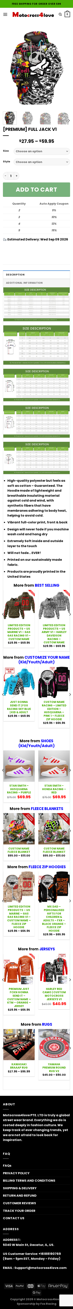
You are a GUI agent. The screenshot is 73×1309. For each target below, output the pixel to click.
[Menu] (5, 14)
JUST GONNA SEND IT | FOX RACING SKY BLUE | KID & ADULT (19, 707)
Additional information (24, 282)
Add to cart (36, 189)
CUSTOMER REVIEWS (19, 1203)
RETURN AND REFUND (20, 1195)
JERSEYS (47, 949)
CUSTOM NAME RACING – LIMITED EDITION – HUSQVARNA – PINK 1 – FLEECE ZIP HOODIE (54, 710)
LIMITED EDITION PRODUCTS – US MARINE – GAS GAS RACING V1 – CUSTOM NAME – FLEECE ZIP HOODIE (19, 917)
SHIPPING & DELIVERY (20, 1188)
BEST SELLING (47, 585)
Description (15, 274)
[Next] (63, 69)
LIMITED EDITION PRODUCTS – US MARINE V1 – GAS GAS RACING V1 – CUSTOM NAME (19, 632)
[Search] (60, 14)
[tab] (36, 274)
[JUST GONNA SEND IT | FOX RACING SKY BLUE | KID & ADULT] (19, 682)
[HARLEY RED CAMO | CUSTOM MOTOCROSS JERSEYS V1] (54, 969)
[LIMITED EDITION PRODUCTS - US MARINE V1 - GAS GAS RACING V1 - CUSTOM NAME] (19, 605)
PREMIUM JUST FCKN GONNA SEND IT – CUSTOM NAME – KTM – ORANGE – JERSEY (19, 997)
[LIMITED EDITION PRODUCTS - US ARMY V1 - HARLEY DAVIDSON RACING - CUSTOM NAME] (54, 605)
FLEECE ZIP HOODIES (47, 867)
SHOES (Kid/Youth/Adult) (36, 743)
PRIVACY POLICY (16, 1173)
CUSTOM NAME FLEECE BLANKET (19, 850)
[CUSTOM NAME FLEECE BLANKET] (19, 828)
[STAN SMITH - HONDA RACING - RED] (54, 766)
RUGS (47, 1024)
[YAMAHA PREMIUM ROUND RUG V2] (54, 1044)
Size (6, 151)
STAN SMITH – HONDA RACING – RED (54, 789)
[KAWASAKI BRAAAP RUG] (19, 1044)
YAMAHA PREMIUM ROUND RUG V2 (54, 1068)
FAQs (7, 1165)
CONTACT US (13, 1218)
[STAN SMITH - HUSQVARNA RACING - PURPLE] (19, 766)
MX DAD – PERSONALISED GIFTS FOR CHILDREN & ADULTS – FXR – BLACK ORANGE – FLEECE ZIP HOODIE (54, 918)
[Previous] (9, 69)
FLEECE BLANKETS (47, 808)
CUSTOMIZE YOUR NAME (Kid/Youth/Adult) (44, 660)
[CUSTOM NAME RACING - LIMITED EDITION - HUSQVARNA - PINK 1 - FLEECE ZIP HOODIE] (54, 682)
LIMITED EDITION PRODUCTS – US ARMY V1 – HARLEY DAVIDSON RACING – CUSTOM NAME (54, 634)
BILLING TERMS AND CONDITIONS (29, 1180)
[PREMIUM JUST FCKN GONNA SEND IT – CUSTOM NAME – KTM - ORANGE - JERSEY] (19, 969)
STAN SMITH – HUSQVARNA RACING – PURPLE (19, 789)
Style (6, 161)
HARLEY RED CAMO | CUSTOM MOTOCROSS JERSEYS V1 (54, 994)
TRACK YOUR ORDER (19, 1211)
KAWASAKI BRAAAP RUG (19, 1066)
